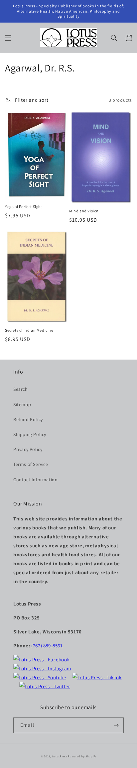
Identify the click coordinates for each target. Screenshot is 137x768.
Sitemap (22, 404)
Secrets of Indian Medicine (29, 330)
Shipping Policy (29, 434)
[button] (8, 38)
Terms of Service (30, 464)
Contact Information (35, 480)
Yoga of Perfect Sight (23, 206)
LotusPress (59, 756)
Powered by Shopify (82, 756)
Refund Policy (28, 419)
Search (20, 389)
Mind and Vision (84, 210)
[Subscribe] (116, 725)
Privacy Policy (27, 449)
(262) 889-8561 (47, 645)
